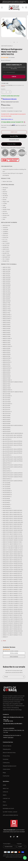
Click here (10, 737)
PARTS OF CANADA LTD (10, 854)
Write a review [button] (14, 653)
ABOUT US (5, 788)
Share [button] (4, 640)
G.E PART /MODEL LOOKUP (10, 811)
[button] (2, 7)
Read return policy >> (7, 119)
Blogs (4, 772)
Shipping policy (7, 749)
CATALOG (5, 791)
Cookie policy (6, 762)
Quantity (3, 89)
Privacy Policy (6, 756)
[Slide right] (17, 42)
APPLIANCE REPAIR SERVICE (10, 815)
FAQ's (4, 801)
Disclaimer (5, 759)
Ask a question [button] (14, 656)
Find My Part (6, 776)
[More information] (24, 122)
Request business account (9, 766)
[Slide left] (10, 42)
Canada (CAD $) (8, 846)
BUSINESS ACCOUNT (8, 808)
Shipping (3, 85)
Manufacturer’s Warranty (10, 99)
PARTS (4, 795)
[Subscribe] (23, 677)
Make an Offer (11, 144)
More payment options (14, 139)
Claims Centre (6, 769)
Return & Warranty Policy (9, 752)
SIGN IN (5, 805)
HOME (4, 785)
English (20, 846)
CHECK (14, 76)
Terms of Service (7, 745)
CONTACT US (6, 798)
